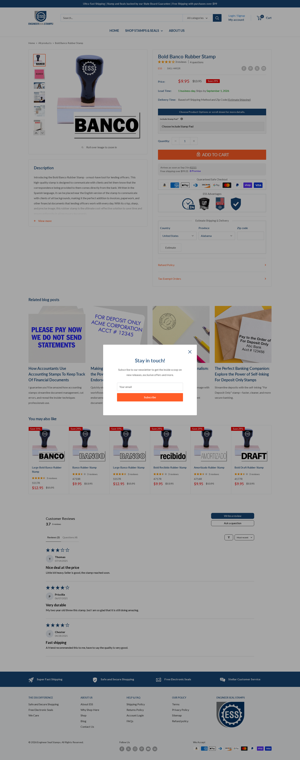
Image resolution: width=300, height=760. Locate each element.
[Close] (190, 351)
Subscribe (150, 397)
